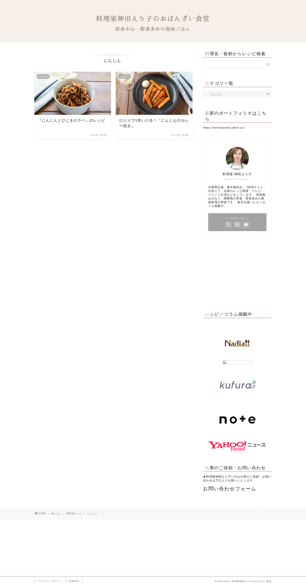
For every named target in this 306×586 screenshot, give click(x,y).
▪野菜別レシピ (74, 513)
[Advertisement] (237, 273)
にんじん (92, 513)
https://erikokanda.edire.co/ (224, 127)
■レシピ (56, 513)
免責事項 (74, 581)
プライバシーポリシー (50, 581)
